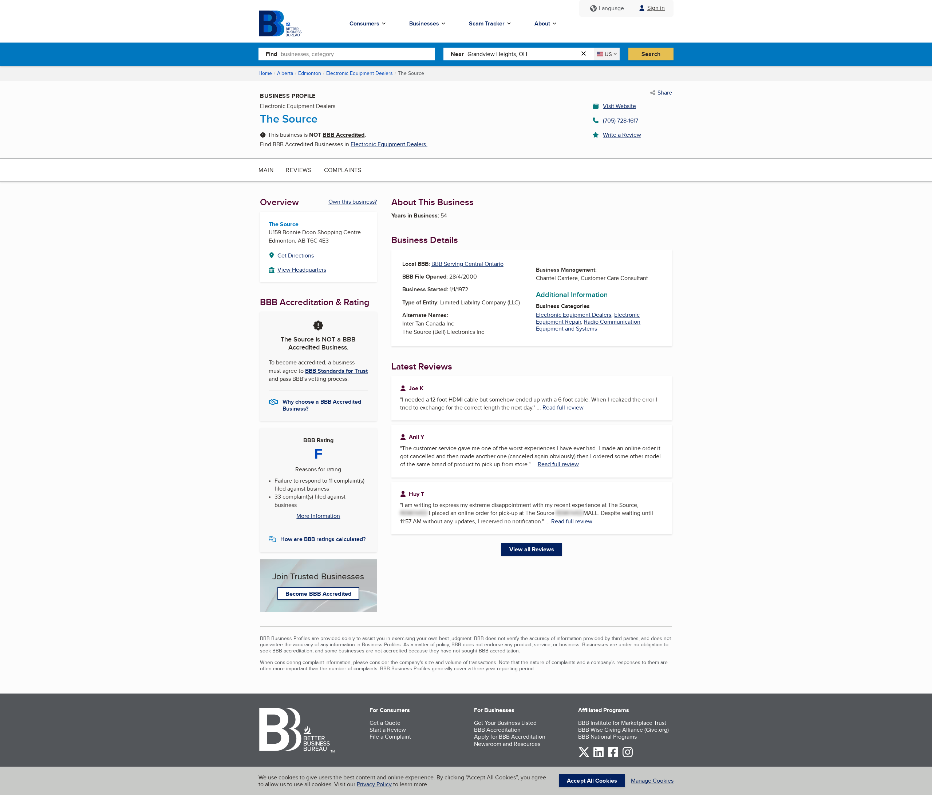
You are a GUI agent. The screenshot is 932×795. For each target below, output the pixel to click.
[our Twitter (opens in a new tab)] (584, 756)
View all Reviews (531, 549)
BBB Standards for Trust (336, 371)
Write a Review (622, 134)
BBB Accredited (343, 135)
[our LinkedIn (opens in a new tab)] (598, 756)
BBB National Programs (607, 736)
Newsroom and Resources (507, 744)
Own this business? (352, 201)
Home (265, 73)
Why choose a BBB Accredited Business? (322, 405)
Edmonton (309, 73)
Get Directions (295, 255)
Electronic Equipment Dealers (359, 73)
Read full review (563, 407)
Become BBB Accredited (318, 594)
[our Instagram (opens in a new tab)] (627, 756)
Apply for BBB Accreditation (509, 736)
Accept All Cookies (592, 780)
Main (265, 170)
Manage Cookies (652, 780)
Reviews (298, 170)
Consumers (364, 23)
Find (271, 54)
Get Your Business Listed (505, 723)
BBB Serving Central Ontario (467, 264)
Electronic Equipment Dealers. (389, 144)
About (542, 23)
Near (457, 54)
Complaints (343, 170)
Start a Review (388, 730)
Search (650, 54)
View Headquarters (301, 269)
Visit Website (619, 106)
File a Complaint (390, 736)
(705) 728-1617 (620, 120)
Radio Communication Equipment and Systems (588, 325)
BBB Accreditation (497, 730)
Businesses (424, 23)
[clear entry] (585, 54)
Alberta (285, 73)
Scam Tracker (487, 23)
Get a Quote (385, 723)
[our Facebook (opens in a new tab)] (613, 756)
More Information (318, 516)
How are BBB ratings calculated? (323, 539)
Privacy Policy (374, 784)
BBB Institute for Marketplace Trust (622, 723)
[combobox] (358, 53)
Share (664, 93)
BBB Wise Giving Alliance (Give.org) (623, 730)
